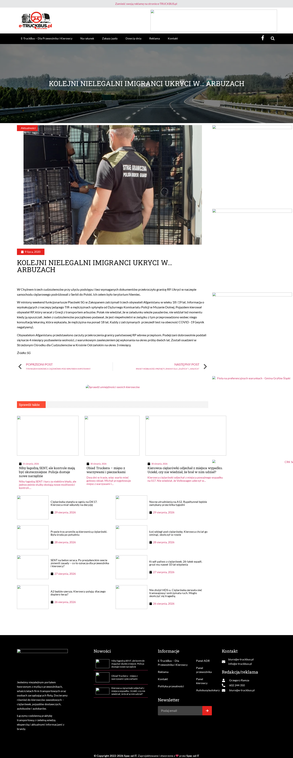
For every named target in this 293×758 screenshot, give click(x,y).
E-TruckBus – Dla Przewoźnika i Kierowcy (46, 38)
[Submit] (207, 710)
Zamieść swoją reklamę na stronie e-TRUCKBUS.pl (146, 3)
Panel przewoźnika (204, 670)
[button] (272, 38)
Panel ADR (203, 660)
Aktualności (28, 128)
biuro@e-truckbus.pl (241, 659)
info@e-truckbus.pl (240, 663)
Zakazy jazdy (110, 38)
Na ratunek (87, 38)
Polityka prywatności (171, 686)
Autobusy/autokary (204, 690)
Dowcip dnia (133, 38)
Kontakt (173, 38)
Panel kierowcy (201, 681)
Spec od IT (130, 755)
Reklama (154, 38)
